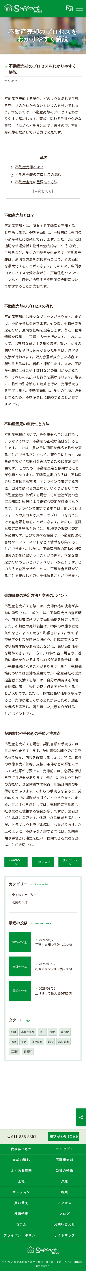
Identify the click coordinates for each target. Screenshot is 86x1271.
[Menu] (79, 8)
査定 (23, 1041)
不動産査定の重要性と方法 (36, 181)
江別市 (15, 1051)
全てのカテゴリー (24, 894)
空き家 (65, 1032)
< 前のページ (16, 862)
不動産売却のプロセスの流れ (38, 174)
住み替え (37, 1041)
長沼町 (28, 1051)
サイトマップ (64, 1235)
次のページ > (70, 862)
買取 (53, 1032)
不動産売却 (27, 1032)
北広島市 (63, 1041)
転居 (50, 1041)
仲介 (42, 1032)
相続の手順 (20, 902)
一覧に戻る (43, 862)
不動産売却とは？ (29, 166)
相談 (13, 1041)
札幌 (13, 1032)
